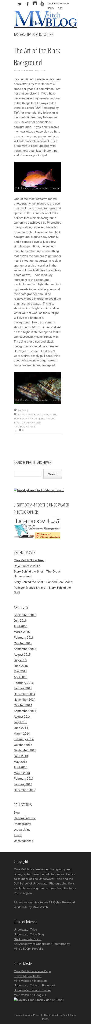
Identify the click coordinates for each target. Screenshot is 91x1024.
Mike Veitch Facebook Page (32, 971)
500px (51, 8)
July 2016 (20, 620)
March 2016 (22, 631)
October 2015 (23, 643)
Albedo (55, 1015)
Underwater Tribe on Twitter (32, 990)
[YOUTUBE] (42, 4)
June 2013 (21, 756)
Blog (22, 410)
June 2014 (21, 727)
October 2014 (23, 705)
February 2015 (24, 682)
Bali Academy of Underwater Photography (42, 943)
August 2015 (22, 654)
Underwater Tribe (58, 3)
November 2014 (24, 699)
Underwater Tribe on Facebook (34, 985)
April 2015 (20, 677)
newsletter (35, 418)
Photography (22, 823)
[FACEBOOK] (28, 3)
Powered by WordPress (27, 1015)
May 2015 (20, 671)
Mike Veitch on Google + (30, 995)
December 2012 (24, 790)
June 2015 (21, 665)
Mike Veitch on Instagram (31, 980)
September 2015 (25, 648)
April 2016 (20, 626)
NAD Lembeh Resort (27, 939)
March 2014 (22, 733)
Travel (18, 835)
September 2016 (25, 615)
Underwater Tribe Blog (29, 934)
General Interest (25, 818)
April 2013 (20, 767)
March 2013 (22, 773)
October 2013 (23, 744)
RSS (60, 8)
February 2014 (24, 739)
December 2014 (24, 694)
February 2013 (24, 778)
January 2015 (23, 688)
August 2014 (22, 716)
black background (33, 414)
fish (53, 414)
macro (19, 418)
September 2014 (25, 710)
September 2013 (25, 750)
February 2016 (24, 637)
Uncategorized (23, 840)
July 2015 (20, 660)
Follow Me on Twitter (27, 976)
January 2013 (23, 784)
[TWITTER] (19, 3)
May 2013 (20, 761)
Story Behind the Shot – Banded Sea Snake (43, 582)
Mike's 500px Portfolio (28, 948)
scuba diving (22, 829)
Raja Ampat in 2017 (27, 566)
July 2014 (20, 722)
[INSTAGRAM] (35, 4)
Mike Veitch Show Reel (29, 560)
